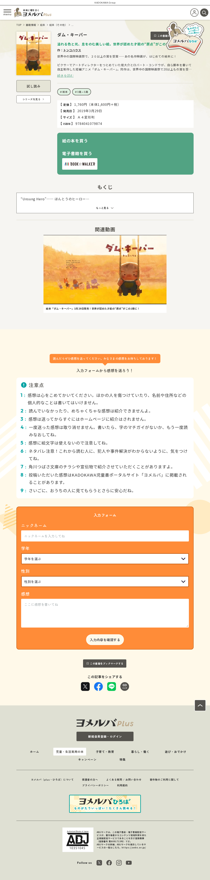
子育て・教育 (105, 752)
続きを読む (65, 75)
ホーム (34, 752)
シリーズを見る (32, 99)
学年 (25, 548)
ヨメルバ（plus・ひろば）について (52, 779)
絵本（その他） (58, 24)
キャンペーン (87, 759)
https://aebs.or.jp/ (134, 847)
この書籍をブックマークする (106, 663)
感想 (25, 594)
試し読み (34, 86)
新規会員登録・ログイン (105, 736)
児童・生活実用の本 (70, 752)
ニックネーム (34, 525)
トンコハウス (72, 50)
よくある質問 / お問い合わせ (124, 779)
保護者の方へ (90, 779)
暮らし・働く (140, 752)
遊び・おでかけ (175, 752)
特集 (123, 759)
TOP (19, 24)
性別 (25, 571)
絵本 (42, 24)
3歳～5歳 (82, 91)
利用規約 (122, 785)
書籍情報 (31, 24)
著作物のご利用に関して (164, 779)
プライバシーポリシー (95, 785)
